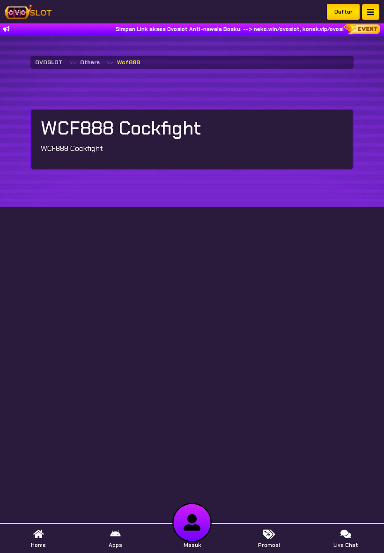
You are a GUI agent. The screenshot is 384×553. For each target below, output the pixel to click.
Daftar (343, 11)
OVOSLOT (49, 62)
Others (90, 62)
